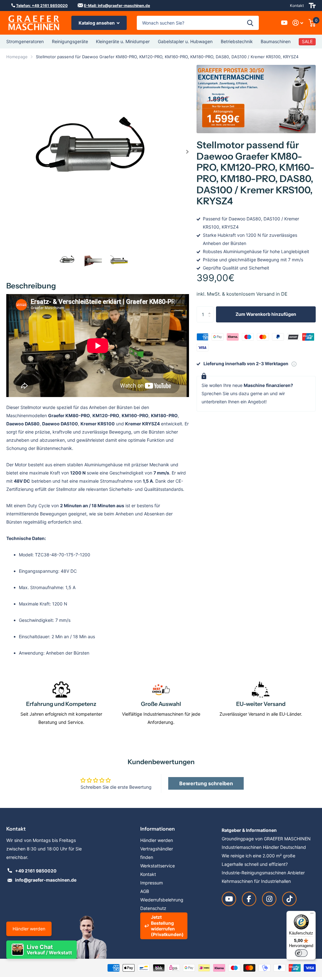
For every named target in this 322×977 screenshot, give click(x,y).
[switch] (301, 953)
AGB (144, 891)
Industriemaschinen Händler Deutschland (264, 847)
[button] (187, 152)
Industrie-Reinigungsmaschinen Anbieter (263, 872)
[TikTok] (289, 899)
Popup (294, 363)
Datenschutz (153, 908)
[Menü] (312, 914)
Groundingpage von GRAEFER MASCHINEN (266, 838)
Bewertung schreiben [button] (206, 783)
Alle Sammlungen (25, 41)
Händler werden (29, 928)
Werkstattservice (157, 865)
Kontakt (297, 5)
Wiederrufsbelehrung (161, 899)
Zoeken (250, 23)
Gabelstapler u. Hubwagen (185, 41)
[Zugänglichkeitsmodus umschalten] (312, 5)
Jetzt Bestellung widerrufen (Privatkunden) (167, 925)
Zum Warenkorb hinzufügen (266, 314)
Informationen (157, 829)
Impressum (151, 882)
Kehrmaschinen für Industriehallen (256, 881)
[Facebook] (249, 899)
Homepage (17, 56)
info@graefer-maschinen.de (45, 880)
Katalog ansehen (97, 23)
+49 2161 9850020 (36, 870)
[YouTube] (229, 899)
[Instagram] (269, 899)
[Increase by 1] (211, 308)
